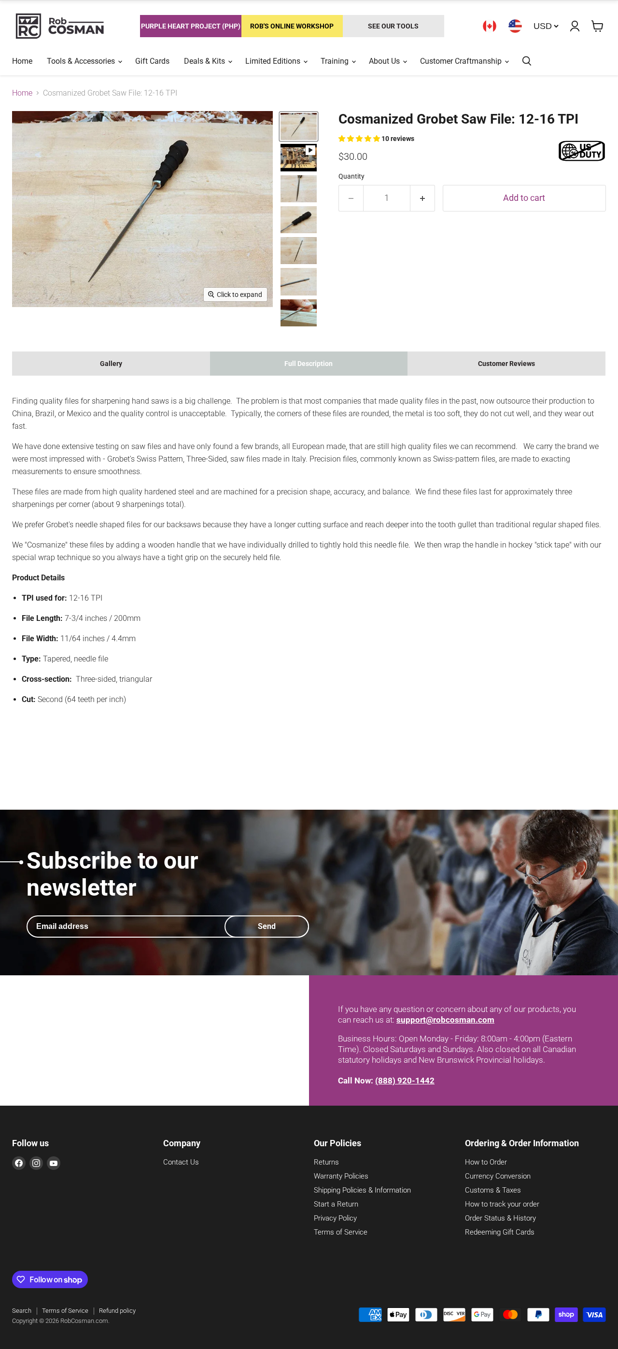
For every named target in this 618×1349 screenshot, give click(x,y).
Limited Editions (273, 61)
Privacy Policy (335, 1218)
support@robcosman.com (445, 1020)
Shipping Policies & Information (362, 1190)
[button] (359, 138)
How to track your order (502, 1204)
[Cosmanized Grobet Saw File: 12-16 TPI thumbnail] (299, 157)
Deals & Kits (205, 61)
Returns (326, 1162)
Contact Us (181, 1162)
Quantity (351, 176)
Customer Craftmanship (462, 61)
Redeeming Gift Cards (499, 1232)
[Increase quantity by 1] (422, 198)
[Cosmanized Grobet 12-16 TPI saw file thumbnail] (299, 126)
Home (22, 61)
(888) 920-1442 (405, 1080)
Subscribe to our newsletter (112, 873)
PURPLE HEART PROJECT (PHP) (190, 26)
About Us (385, 61)
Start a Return (336, 1204)
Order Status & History (500, 1218)
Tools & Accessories (82, 61)
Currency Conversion (498, 1176)
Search (21, 1310)
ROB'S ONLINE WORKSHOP (292, 26)
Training (336, 61)
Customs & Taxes (493, 1190)
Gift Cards (152, 61)
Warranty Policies (341, 1176)
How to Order (486, 1162)
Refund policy (117, 1310)
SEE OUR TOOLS (393, 26)
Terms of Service (340, 1232)
